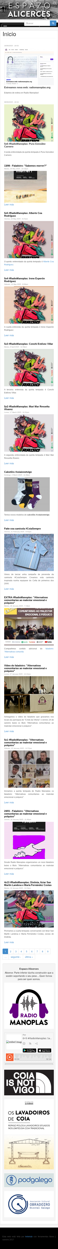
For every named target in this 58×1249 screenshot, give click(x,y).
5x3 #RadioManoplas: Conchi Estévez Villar (28, 343)
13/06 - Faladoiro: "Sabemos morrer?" (25, 165)
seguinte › (16, 956)
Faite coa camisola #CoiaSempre (22, 528)
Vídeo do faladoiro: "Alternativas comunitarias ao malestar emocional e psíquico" (25, 668)
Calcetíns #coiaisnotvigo (18, 472)
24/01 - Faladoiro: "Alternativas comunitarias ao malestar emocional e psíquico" (25, 814)
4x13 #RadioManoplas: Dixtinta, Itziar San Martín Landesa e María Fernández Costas (28, 883)
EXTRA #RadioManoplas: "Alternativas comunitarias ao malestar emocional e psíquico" (26, 600)
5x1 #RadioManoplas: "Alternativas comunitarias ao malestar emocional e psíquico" (25, 742)
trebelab (29, 1236)
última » (29, 956)
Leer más (9, 204)
